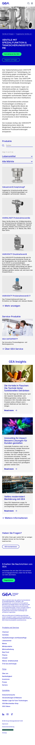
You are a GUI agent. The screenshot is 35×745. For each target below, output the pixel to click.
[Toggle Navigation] (32, 3)
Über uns (5, 673)
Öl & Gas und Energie (9, 664)
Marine (4, 643)
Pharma (4, 655)
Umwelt (4, 658)
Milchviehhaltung (8, 649)
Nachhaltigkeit (7, 676)
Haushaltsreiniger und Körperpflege (14, 638)
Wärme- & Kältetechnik (10, 661)
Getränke (5, 635)
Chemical (5, 632)
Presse (4, 682)
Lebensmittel (6, 640)
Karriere (5, 685)
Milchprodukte (7, 646)
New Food (5, 652)
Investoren (6, 679)
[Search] (28, 3)
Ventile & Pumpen (8, 34)
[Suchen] (4, 146)
